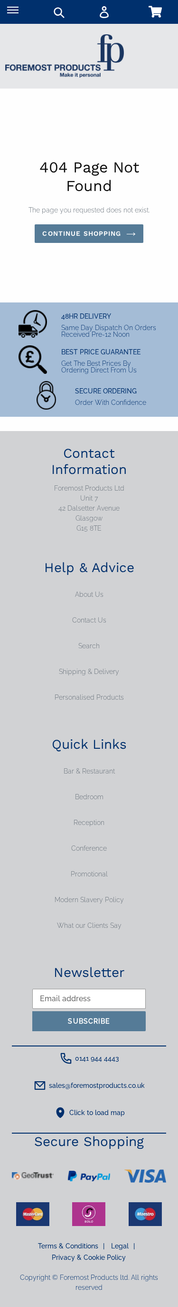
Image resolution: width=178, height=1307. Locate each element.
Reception (89, 822)
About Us (89, 594)
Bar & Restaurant (89, 771)
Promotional (89, 874)
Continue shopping (81, 233)
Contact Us (89, 620)
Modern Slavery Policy (89, 900)
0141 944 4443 (97, 1058)
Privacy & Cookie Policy (89, 1257)
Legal (123, 1246)
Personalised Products (89, 697)
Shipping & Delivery (89, 671)
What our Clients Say (89, 925)
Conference (89, 848)
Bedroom (89, 797)
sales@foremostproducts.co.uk (97, 1085)
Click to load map (97, 1112)
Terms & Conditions (71, 1246)
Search (89, 646)
